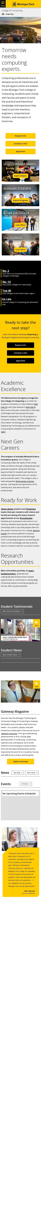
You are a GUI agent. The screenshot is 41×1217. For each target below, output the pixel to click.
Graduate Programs (17, 188)
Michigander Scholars (25, 481)
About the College (16, 213)
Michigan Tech (3, 14)
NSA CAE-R (30, 407)
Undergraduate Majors (19, 163)
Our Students (12, 237)
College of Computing (12, 10)
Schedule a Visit (20, 143)
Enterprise (31, 509)
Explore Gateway (20, 761)
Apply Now (20, 151)
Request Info (20, 136)
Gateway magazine (9, 733)
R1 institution (26, 518)
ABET (3, 432)
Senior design (7, 509)
